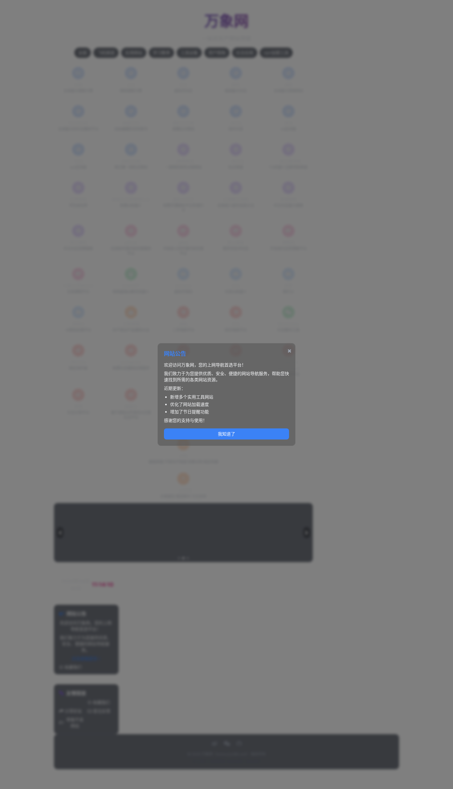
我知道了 (226, 433)
